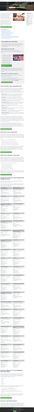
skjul (7, 29)
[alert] (17, 409)
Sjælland (26, 0)
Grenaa (2, 379)
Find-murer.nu (2, 0)
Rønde (2, 381)
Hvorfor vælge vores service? (12, 7)
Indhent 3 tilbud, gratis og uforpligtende (20, 7)
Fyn (23, 0)
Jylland (21, 0)
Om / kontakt (29, 0)
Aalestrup (2, 378)
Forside (19, 0)
